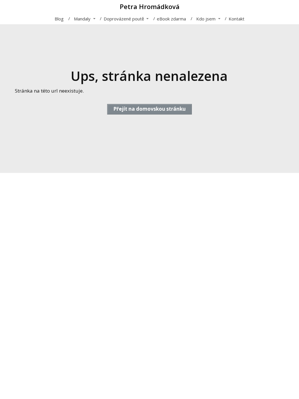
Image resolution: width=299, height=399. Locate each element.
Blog (59, 19)
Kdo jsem (205, 19)
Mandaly (82, 19)
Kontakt (236, 19)
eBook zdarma (171, 19)
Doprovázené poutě (124, 19)
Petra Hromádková (150, 6)
